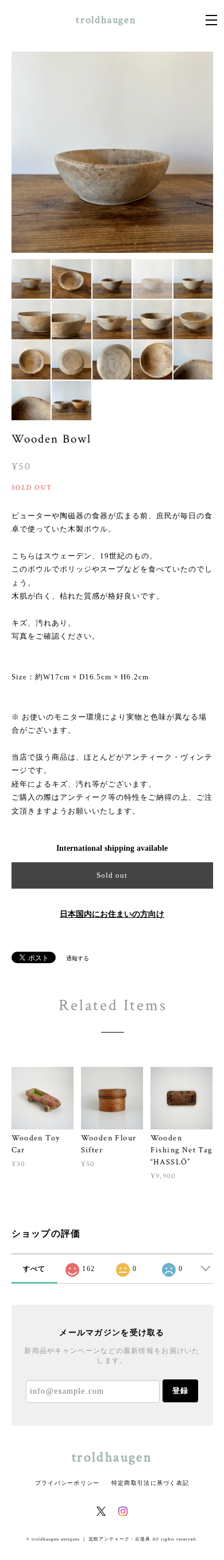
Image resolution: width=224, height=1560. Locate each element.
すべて (34, 1269)
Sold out (112, 875)
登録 (180, 1390)
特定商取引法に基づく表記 (150, 1483)
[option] (112, 152)
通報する (77, 958)
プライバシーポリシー (67, 1483)
